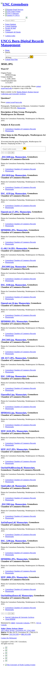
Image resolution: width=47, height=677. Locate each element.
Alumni (7, 30)
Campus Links (10, 36)
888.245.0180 (26, 634)
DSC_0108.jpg (7, 285)
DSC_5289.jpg (7, 376)
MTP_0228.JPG (8, 431)
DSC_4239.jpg (7, 193)
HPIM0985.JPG (8, 230)
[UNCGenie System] (12, 11)
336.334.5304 (14, 634)
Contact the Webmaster (9, 638)
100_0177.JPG (7, 358)
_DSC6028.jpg (7, 175)
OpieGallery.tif (7, 486)
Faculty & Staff (10, 28)
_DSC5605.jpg (7, 340)
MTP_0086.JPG (8, 577)
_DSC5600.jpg (7, 157)
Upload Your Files (11, 59)
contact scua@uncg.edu (14, 102)
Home (7, 50)
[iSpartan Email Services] (14, 9)
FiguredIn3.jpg (7, 394)
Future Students (10, 24)
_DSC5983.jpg (7, 504)
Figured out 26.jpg (9, 303)
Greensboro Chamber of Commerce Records (20, 129)
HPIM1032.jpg (7, 413)
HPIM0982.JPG (8, 559)
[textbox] (13, 149)
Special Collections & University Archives (19, 617)
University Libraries (23, 623)
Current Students (11, 26)
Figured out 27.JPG (10, 212)
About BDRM (10, 619)
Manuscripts (21, 108)
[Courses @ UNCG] (12, 15)
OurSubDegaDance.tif (11, 595)
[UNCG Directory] (12, 13)
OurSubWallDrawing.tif (11, 467)
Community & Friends (13, 32)
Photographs (9, 131)
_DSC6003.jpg (7, 266)
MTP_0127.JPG (8, 449)
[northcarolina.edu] (20, 665)
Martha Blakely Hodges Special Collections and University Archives (20, 93)
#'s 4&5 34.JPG (8, 248)
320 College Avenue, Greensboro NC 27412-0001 (18, 630)
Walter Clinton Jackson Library (12, 628)
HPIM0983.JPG (8, 321)
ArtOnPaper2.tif (8, 522)
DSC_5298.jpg (7, 541)
